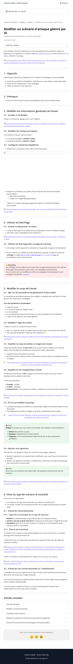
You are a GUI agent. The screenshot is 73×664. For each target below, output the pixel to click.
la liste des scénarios (44, 53)
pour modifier (46, 255)
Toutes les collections (10, 22)
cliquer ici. (26, 274)
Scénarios (30, 22)
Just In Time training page (31, 255)
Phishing (22, 22)
